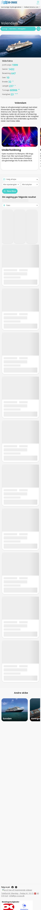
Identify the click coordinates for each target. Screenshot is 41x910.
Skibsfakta (12, 29)
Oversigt (4, 29)
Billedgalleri (22, 29)
